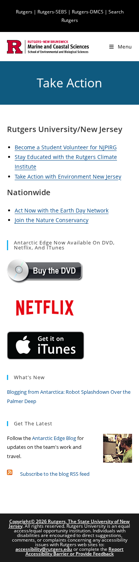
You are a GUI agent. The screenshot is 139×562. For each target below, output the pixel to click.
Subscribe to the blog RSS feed (55, 473)
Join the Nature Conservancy (51, 220)
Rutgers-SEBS (52, 11)
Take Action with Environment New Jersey (68, 176)
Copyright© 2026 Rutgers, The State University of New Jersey (69, 523)
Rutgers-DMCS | (90, 11)
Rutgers (24, 11)
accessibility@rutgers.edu (43, 549)
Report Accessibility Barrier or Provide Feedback (74, 551)
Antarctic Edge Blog (54, 438)
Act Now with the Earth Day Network (61, 210)
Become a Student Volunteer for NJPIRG (66, 147)
